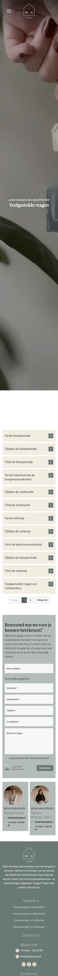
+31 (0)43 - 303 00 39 (16, 824)
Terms (21, 769)
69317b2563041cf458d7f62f (29, 411)
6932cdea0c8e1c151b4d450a (29, 416)
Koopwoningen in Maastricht (29, 913)
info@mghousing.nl (17, 817)
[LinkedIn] (34, 964)
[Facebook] (24, 964)
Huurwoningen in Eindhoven (29, 920)
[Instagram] (29, 964)
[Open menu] (8, 11)
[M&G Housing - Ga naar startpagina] (29, 11)
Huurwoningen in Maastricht (29, 907)
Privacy (14, 769)
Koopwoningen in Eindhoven (29, 926)
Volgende (42, 600)
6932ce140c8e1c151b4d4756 (29, 422)
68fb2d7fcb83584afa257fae (29, 405)
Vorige (14, 600)
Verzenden (45, 768)
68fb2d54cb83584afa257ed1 (29, 399)
